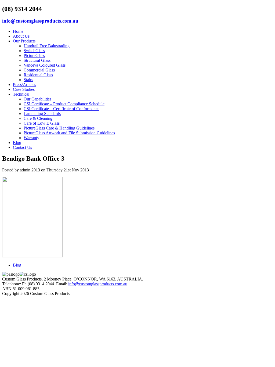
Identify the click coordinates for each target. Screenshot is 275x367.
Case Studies (24, 89)
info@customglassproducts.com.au (40, 21)
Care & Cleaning (38, 118)
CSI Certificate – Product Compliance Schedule (64, 104)
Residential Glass (38, 75)
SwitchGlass (34, 50)
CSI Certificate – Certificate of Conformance (61, 108)
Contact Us (22, 147)
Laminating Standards (42, 113)
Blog (17, 142)
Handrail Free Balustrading (47, 46)
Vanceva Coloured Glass (45, 65)
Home (18, 31)
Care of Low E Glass (42, 123)
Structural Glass (37, 60)
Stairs (28, 79)
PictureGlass (34, 55)
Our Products (24, 41)
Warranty (31, 137)
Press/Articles (24, 84)
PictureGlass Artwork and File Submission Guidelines (69, 133)
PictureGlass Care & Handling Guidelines (59, 128)
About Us (21, 36)
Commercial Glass (39, 70)
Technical (21, 94)
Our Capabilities (37, 99)
